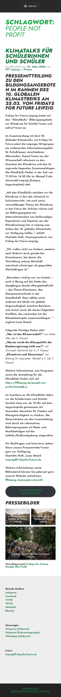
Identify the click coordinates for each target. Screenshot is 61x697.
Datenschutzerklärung (30, 691)
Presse (28, 69)
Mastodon (10, 607)
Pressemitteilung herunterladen (30, 491)
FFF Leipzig (12, 69)
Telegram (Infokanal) (17, 629)
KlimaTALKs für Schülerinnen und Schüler (29, 56)
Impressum (30, 689)
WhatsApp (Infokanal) (17, 636)
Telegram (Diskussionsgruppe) (22, 632)
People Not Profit (16, 567)
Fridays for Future (37, 564)
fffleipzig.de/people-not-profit (24, 480)
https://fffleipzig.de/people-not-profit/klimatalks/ (25, 385)
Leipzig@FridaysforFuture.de (23, 460)
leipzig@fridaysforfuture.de (21, 654)
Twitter (9, 599)
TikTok (9, 603)
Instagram (11, 592)
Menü (32, 6)
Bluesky (9, 610)
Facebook (10, 596)
